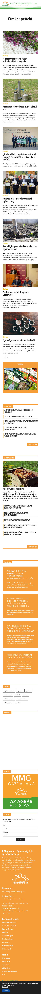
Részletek (5, 987)
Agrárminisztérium (9, 691)
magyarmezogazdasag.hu (21, 3)
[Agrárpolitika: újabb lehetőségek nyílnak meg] (20, 182)
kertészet (17, 695)
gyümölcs (28, 691)
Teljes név (5, 832)
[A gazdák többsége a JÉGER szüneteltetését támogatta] (20, 42)
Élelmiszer (5, 337)
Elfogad (6, 990)
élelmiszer (18, 703)
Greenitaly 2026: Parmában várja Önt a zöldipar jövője (20, 656)
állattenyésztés (8, 703)
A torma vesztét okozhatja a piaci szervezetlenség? (15, 428)
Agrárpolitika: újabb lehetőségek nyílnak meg (17, 200)
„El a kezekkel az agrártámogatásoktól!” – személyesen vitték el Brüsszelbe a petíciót (20, 157)
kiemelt (25, 695)
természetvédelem (21, 699)
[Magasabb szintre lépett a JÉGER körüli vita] (20, 90)
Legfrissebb (8, 406)
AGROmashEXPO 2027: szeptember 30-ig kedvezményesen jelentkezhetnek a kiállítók (20, 575)
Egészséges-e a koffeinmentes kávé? (19, 340)
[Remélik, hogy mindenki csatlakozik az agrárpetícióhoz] (20, 230)
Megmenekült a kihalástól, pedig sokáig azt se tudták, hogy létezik (20, 435)
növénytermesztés (9, 699)
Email (4, 826)
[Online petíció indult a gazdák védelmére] (20, 275)
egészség (20, 691)
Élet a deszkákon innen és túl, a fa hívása (18, 417)
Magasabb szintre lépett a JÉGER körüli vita (20, 108)
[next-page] (7, 357)
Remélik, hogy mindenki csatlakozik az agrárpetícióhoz (20, 248)
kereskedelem (8, 695)
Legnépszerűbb (9, 458)
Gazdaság (5, 56)
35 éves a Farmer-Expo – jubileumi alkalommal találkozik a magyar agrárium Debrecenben (18, 602)
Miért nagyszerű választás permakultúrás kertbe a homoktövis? (21, 422)
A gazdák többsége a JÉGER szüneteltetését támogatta (15, 60)
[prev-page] (4, 357)
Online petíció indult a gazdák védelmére (16, 293)
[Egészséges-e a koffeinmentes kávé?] (20, 323)
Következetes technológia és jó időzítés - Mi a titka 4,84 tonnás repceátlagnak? (20, 628)
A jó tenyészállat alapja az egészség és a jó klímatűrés (18, 411)
